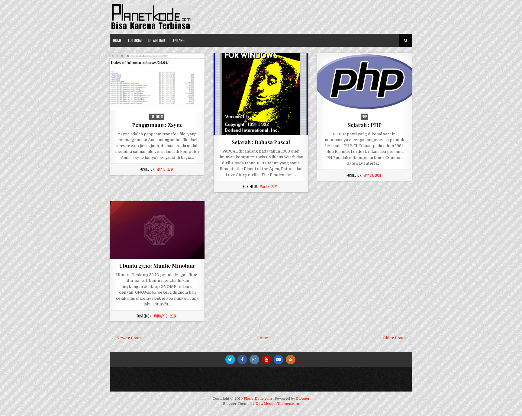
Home (117, 40)
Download (156, 40)
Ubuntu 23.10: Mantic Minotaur (157, 265)
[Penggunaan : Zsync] (157, 82)
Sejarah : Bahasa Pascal (261, 141)
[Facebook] (242, 359)
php (364, 116)
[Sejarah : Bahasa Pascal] (261, 94)
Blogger (303, 399)
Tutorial (134, 40)
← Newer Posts (126, 338)
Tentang (178, 40)
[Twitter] (230, 359)
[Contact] (278, 359)
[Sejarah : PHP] (364, 82)
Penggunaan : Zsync (157, 124)
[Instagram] (254, 359)
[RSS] (290, 359)
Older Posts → (397, 338)
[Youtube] (266, 359)
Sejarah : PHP (365, 124)
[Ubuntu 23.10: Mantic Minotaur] (157, 230)
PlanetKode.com (258, 399)
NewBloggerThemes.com (277, 404)
